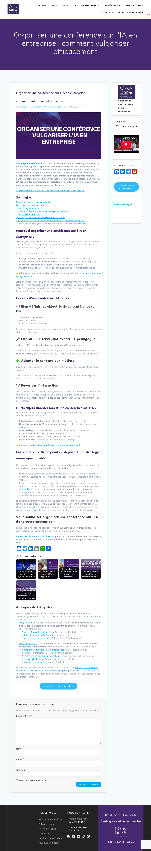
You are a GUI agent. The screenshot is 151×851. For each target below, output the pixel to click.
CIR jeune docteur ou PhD (34, 635)
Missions (106, 12)
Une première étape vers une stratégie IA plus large (43, 211)
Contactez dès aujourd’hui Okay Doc (35, 536)
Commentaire (24, 715)
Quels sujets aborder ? (30, 208)
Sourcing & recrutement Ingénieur (38, 632)
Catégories (119, 121)
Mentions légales (128, 842)
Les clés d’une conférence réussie (32, 205)
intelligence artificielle (30, 163)
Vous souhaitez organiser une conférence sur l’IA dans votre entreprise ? (53, 223)
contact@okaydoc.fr (77, 818)
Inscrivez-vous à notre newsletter (58, 686)
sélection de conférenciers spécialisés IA (59, 445)
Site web (20, 769)
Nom (19, 748)
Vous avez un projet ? (49, 842)
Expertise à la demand (32, 659)
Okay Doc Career (27, 622)
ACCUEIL (42, 5)
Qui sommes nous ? (62, 5)
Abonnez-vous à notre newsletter (126, 187)
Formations (133, 5)
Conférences (112, 5)
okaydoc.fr (23, 106)
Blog (121, 12)
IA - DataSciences (52, 106)
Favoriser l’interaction (29, 214)
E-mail (20, 759)
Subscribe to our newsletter (32, 780)
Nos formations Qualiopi (50, 838)
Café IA (25, 489)
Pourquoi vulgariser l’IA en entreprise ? (34, 202)
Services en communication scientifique (41, 656)
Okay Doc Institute (28, 643)
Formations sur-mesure (33, 662)
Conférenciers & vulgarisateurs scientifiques (43, 649)
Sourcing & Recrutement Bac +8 (37, 638)
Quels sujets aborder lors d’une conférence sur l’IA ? (40, 217)
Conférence (38, 106)
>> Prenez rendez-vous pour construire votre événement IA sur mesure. (50, 190)
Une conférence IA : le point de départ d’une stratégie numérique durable (50, 220)
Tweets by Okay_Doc (124, 204)
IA (35, 510)
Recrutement (89, 5)
